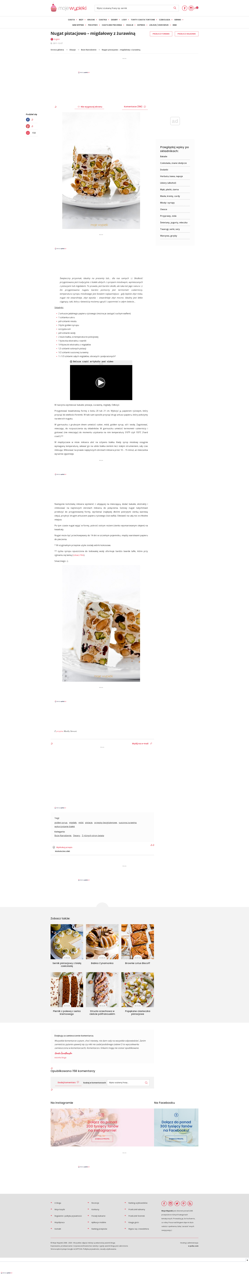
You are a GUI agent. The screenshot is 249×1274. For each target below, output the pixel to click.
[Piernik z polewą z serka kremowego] (67, 989)
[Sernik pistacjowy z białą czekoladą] (67, 941)
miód (80, 822)
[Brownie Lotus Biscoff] (137, 941)
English (57, 39)
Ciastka (103, 19)
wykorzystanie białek (64, 826)
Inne (175, 25)
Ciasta (71, 19)
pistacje (88, 822)
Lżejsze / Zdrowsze (158, 25)
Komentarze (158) (133, 106)
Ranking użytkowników (137, 1203)
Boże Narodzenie (88, 49)
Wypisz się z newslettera (138, 1229)
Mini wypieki (78, 25)
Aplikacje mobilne (98, 1222)
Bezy (81, 19)
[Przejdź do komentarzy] (28, 133)
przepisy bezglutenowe (105, 822)
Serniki (177, 19)
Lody (124, 19)
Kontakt (57, 1229)
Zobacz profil (102, 1139)
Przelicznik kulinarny (136, 1209)
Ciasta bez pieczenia (112, 25)
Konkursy (95, 1209)
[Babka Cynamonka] (102, 941)
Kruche (91, 19)
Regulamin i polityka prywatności (68, 1216)
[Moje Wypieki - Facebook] (184, 8)
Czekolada (164, 19)
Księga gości (133, 1222)
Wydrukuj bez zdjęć (62, 851)
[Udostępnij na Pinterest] (28, 126)
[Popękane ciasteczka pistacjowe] (137, 989)
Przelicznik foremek (136, 1216)
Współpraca (59, 1222)
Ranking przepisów (99, 1229)
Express (141, 25)
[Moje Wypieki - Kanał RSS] (190, 1203)
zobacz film (78, 555)
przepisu (59, 731)
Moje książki (59, 1209)
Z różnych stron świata (93, 835)
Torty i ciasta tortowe (143, 19)
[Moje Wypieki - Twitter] (177, 1203)
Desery (114, 19)
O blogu (57, 1203)
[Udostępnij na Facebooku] (28, 120)
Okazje (129, 25)
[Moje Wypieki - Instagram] (191, 8)
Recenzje (95, 1203)
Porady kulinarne (98, 1216)
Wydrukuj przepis (64, 847)
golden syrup (60, 822)
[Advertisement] (124, 65)
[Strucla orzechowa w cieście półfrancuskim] (102, 989)
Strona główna (57, 49)
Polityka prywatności (91, 1249)
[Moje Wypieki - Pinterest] (183, 1203)
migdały (73, 822)
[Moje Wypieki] (68, 8)
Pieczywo (93, 25)
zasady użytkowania (108, 1249)
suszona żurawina (127, 822)
